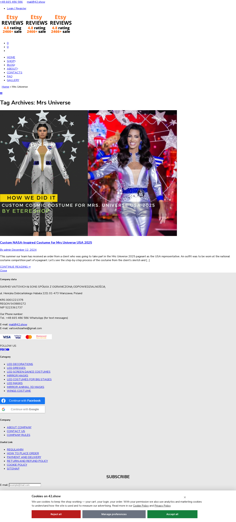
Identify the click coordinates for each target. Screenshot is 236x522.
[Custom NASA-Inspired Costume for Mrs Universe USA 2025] (88, 235)
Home (11, 57)
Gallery (13, 80)
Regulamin (15, 449)
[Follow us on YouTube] (7, 350)
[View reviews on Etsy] (36, 36)
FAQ (9, 76)
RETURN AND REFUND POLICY (27, 461)
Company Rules (18, 435)
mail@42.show (36, 2)
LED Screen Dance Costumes (28, 372)
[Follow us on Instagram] (5, 350)
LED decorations (20, 364)
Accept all (172, 514)
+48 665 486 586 (11, 2)
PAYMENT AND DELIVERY (24, 457)
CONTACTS (14, 72)
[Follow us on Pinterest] (3, 350)
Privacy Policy (162, 505)
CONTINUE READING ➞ (15, 267)
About (12, 69)
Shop (11, 61)
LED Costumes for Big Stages (29, 379)
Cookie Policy (17, 465)
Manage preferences (114, 514)
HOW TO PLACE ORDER (23, 453)
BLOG (10, 65)
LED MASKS (15, 383)
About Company (19, 427)
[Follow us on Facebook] (1, 350)
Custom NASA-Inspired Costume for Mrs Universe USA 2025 (46, 242)
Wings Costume (19, 391)
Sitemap (13, 469)
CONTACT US (16, 431)
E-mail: (4, 485)
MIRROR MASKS (17, 376)
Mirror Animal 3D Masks (25, 387)
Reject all (56, 514)
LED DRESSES (16, 368)
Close (3, 271)
